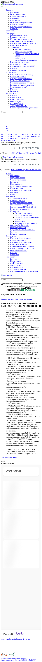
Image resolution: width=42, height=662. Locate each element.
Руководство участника (19, 62)
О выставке (14, 12)
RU (7, 126)
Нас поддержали (16, 104)
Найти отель (20, 58)
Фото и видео (15, 102)
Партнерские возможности (21, 39)
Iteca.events (14, 91)
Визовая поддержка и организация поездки (23, 51)
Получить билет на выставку (21, 74)
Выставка (9, 10)
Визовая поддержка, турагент (22, 83)
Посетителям (11, 72)
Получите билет (7, 639)
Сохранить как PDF (9, 457)
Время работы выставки (20, 45)
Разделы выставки (17, 14)
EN (7, 130)
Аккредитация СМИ (18, 106)
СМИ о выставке (17, 99)
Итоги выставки (16, 25)
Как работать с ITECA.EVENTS (23, 43)
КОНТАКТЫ (35, 134)
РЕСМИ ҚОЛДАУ (28, 660)
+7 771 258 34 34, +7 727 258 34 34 (14, 134)
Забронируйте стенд (22, 639)
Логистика (14, 47)
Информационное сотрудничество (24, 108)
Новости (13, 68)
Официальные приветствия (21, 22)
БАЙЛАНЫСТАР (8, 141)
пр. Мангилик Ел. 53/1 (32, 153)
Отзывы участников (18, 64)
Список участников (18, 16)
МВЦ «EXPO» (17, 153)
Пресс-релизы (15, 97)
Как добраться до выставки (21, 27)
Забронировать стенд (18, 35)
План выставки (16, 20)
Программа (14, 18)
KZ (7, 128)
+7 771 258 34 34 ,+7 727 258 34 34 (14, 138)
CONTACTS (35, 136)
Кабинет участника (18, 70)
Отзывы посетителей (18, 87)
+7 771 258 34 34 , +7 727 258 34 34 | (15, 136)
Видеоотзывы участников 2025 (22, 66)
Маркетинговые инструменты (22, 41)
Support (17, 660)
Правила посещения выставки (22, 85)
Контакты (14, 29)
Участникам (10, 33)
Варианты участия (17, 37)
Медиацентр (11, 93)
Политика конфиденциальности (13, 658)
